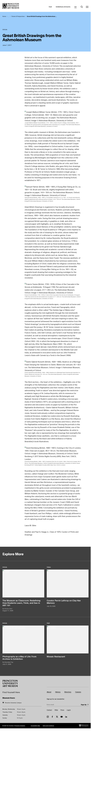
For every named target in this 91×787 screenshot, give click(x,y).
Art (75, 7)
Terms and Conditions (48, 725)
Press (62, 710)
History (57, 692)
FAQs (56, 710)
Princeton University (20, 725)
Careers (78, 692)
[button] (10, 683)
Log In (69, 710)
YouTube (62, 717)
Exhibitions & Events (63, 7)
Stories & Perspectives (18, 16)
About (49, 692)
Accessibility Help (35, 725)
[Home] (10, 6)
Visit (50, 7)
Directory (67, 692)
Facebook (52, 717)
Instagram (48, 717)
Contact (49, 710)
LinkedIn (66, 717)
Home (4, 16)
